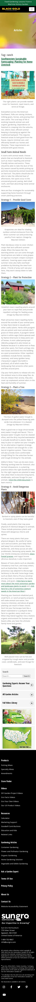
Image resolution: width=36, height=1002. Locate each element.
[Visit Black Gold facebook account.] (11, 987)
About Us (5, 894)
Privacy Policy (7, 885)
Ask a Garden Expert (10, 871)
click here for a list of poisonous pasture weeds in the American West (17, 588)
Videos (4, 788)
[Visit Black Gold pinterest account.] (26, 987)
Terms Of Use (7, 878)
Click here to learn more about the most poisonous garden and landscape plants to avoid (18, 583)
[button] (18, 685)
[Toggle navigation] (31, 9)
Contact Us (6, 901)
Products (5, 760)
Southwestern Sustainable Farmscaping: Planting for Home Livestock (16, 61)
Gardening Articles (9, 842)
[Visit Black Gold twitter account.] (19, 987)
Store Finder (6, 781)
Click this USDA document (20, 480)
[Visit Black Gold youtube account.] (4, 994)
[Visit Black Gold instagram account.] (4, 987)
